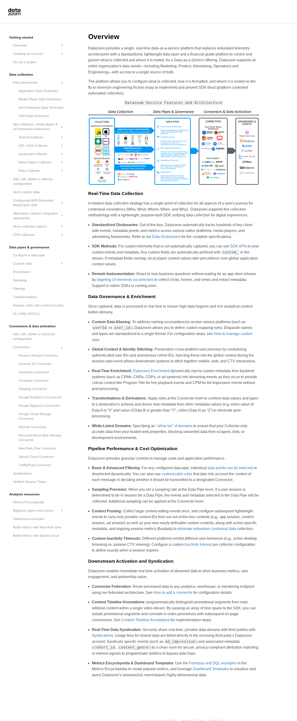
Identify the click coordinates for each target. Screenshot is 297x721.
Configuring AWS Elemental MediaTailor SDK (33, 202)
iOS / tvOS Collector (33, 145)
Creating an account (28, 53)
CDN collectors (24, 235)
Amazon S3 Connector (35, 364)
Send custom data (26, 192)
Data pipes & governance (29, 247)
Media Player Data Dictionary (40, 99)
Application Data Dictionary (38, 91)
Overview (20, 45)
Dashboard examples (28, 519)
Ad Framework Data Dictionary (41, 107)
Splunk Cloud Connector (36, 456)
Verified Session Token (29, 482)
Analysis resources (24, 494)
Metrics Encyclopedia (28, 502)
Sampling (20, 280)
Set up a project (24, 62)
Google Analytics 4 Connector (40, 397)
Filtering (19, 288)
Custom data (22, 263)
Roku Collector (29, 170)
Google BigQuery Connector (39, 405)
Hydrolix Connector (33, 427)
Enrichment (21, 272)
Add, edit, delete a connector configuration (34, 336)
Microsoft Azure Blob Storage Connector (40, 437)
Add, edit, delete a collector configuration (33, 181)
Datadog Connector (33, 389)
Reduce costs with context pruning (38, 305)
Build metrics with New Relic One (37, 527)
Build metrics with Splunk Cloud (36, 535)
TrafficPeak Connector (35, 465)
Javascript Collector (33, 154)
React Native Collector (35, 162)
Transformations (25, 297)
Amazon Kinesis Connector (38, 355)
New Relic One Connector (38, 448)
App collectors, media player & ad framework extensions (35, 126)
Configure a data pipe (29, 255)
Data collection (21, 74)
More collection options (30, 226)
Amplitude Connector (34, 372)
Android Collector (31, 137)
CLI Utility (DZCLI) (26, 313)
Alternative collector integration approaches (35, 215)
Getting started (21, 37)
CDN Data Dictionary (34, 116)
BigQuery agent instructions (33, 510)
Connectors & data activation (32, 326)
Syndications (22, 473)
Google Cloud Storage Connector (35, 416)
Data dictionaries (25, 82)
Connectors (21, 347)
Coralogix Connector (34, 380)
